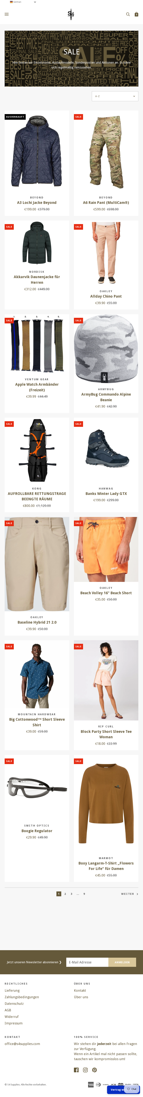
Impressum (14, 1023)
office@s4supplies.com (22, 1044)
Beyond (37, 197)
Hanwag (106, 488)
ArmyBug (106, 389)
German (17, 2)
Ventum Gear (37, 379)
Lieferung (12, 990)
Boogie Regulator (36, 831)
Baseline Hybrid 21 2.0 (37, 622)
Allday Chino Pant (106, 296)
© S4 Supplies (12, 1084)
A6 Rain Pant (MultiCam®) (106, 203)
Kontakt (80, 990)
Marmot (106, 858)
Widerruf (12, 1017)
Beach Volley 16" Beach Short (106, 593)
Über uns (81, 997)
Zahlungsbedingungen (22, 997)
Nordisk (37, 271)
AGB (8, 1010)
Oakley (106, 291)
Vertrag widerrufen (123, 1089)
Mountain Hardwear (37, 714)
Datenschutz (14, 1004)
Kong (37, 488)
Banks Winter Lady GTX (106, 494)
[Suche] (128, 14)
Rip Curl (106, 726)
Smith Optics (37, 825)
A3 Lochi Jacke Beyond (37, 203)
